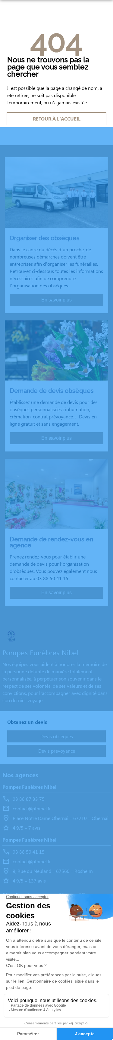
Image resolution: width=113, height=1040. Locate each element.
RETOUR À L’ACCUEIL (56, 118)
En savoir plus (56, 299)
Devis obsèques (56, 736)
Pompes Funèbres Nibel (29, 787)
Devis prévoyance (56, 751)
